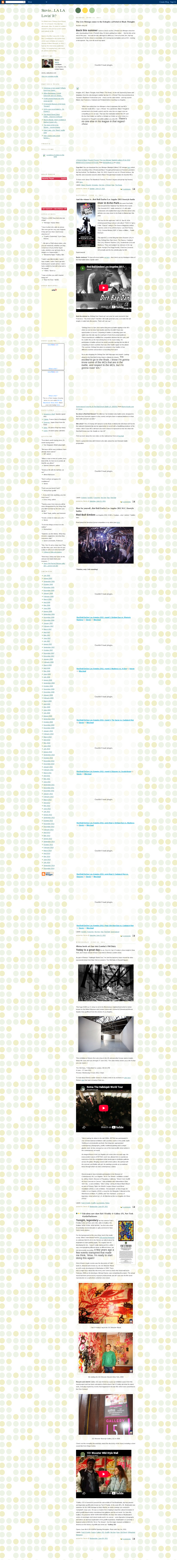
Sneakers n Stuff (49, 414)
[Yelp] (54, 291)
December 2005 (49, 590)
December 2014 (49, 868)
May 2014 (47, 856)
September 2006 (49, 614)
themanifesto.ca (108, 162)
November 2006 (49, 617)
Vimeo (118, 162)
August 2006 (48, 611)
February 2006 (49, 596)
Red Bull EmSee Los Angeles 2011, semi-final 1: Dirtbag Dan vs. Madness (105, 823)
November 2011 (49, 788)
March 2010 (48, 737)
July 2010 (47, 749)
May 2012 (47, 805)
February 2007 (49, 626)
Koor (117, 1532)
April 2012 (47, 803)
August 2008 (48, 680)
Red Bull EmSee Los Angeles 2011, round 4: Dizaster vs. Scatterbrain (104, 772)
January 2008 (48, 659)
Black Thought (86, 185)
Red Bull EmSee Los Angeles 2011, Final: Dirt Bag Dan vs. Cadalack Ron (105, 926)
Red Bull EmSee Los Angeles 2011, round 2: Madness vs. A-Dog (102, 669)
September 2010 (49, 755)
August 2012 (48, 814)
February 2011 (48, 770)
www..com (53, 345)
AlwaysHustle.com (127, 406)
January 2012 (48, 794)
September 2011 (49, 785)
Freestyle (96, 497)
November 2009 (49, 725)
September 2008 (49, 683)
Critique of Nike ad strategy (53, 552)
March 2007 (48, 629)
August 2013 (48, 838)
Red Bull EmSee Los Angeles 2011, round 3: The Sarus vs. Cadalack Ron (105, 720)
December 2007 (49, 656)
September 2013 (49, 841)
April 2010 (47, 740)
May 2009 (47, 707)
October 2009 (48, 722)
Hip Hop (101, 185)
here (129, 167)
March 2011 (47, 773)
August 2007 (48, 644)
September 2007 (49, 647)
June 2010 (47, 746)
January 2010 (48, 731)
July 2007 (47, 641)
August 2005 (48, 578)
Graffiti (93, 1203)
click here (127, 1077)
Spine (45, 427)
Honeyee (47, 422)
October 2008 (48, 686)
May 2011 (47, 779)
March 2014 (48, 850)
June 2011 (47, 782)
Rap (112, 185)
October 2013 (48, 844)
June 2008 (47, 674)
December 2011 (49, 791)
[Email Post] (133, 189)
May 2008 (47, 671)
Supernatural (115, 932)
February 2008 (49, 662)
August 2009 (48, 716)
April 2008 (47, 668)
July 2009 (47, 713)
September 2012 (49, 817)
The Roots (118, 185)
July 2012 (47, 811)
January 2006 (48, 593)
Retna (107, 1203)
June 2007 (47, 638)
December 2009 (49, 728)
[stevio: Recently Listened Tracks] (54, 178)
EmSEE (90, 497)
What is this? (53, 368)
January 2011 (48, 767)
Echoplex (95, 185)
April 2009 (47, 704)
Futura (93, 1532)
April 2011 (47, 776)
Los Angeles (100, 1203)
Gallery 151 (100, 1532)
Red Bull (113, 497)
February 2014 (49, 847)
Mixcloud (97, 620)
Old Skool (123, 1532)
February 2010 (49, 734)
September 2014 (49, 865)
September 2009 (49, 719)
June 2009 (47, 710)
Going (46, 431)
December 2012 (49, 826)
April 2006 (47, 602)
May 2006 (47, 605)
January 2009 (48, 695)
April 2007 (47, 632)
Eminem (84, 497)
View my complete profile (49, 76)
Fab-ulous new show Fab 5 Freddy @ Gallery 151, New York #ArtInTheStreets (107, 1215)
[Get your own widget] (47, 208)
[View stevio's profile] (58, 208)
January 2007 (48, 623)
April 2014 (47, 853)
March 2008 (48, 665)
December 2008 (49, 692)
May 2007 (47, 635)
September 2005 (49, 581)
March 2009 (48, 701)
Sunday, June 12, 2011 (97, 188)
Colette (46, 419)
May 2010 (47, 743)
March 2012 (48, 800)
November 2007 (49, 653)
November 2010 (49, 761)
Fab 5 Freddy (85, 1203)
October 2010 (48, 758)
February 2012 (49, 796)
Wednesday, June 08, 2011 (99, 1206)
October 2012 (48, 820)
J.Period (108, 185)
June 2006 (47, 608)
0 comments (126, 189)
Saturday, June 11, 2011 (98, 501)
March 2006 (48, 599)
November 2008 (49, 689)
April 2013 (47, 832)
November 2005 (49, 587)
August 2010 (48, 752)
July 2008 (47, 677)
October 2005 (48, 584)
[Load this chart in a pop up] (65, 208)
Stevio (88, 620)
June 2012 (47, 809)
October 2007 (48, 650)
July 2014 (47, 862)
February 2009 (49, 698)
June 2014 (47, 859)
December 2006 (49, 620)
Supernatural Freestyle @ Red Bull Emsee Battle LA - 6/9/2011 (97, 406)
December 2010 (49, 764)
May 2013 (47, 835)
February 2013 (49, 829)
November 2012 (49, 823)
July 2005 (47, 575)
